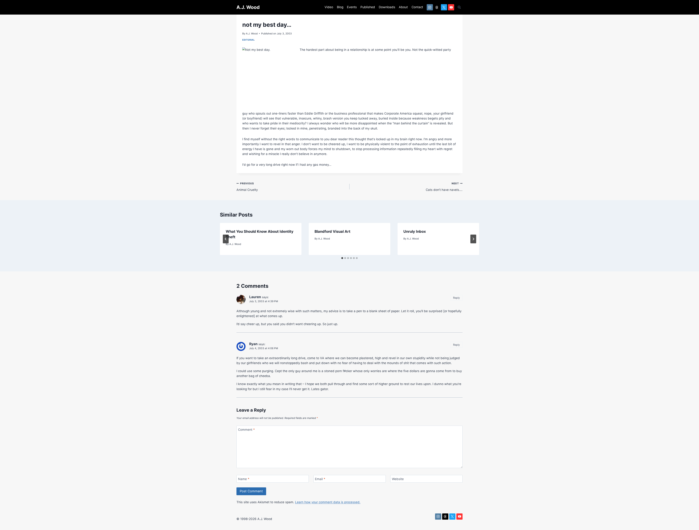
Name (243, 479)
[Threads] (437, 7)
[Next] (473, 239)
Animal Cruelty (247, 187)
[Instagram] (430, 7)
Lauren (255, 297)
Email (320, 479)
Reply (456, 297)
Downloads (387, 7)
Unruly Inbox (414, 231)
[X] (444, 7)
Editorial (248, 39)
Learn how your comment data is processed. (327, 502)
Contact (417, 7)
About (403, 7)
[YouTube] (451, 7)
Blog (340, 7)
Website (398, 479)
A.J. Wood (252, 33)
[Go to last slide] (226, 239)
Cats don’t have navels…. (444, 187)
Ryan (253, 344)
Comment (246, 429)
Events (352, 7)
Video (329, 7)
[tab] (342, 258)
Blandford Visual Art (332, 231)
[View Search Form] (459, 7)
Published (367, 7)
